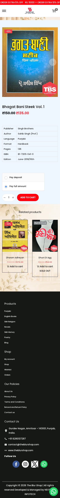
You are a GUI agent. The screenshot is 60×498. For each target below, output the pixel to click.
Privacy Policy (10, 396)
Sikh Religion (9, 321)
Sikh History (9, 332)
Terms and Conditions (14, 402)
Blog (6, 342)
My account (9, 359)
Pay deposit (15, 177)
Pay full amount (17, 186)
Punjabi (7, 311)
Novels (7, 327)
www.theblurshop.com (20, 450)
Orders (7, 375)
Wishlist (8, 369)
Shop (6, 364)
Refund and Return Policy (15, 407)
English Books (10, 316)
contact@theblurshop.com (23, 444)
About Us (8, 391)
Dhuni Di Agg (45, 257)
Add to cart (28, 197)
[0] (54, 11)
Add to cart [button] (16, 266)
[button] (53, 491)
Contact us (9, 412)
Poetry (7, 337)
